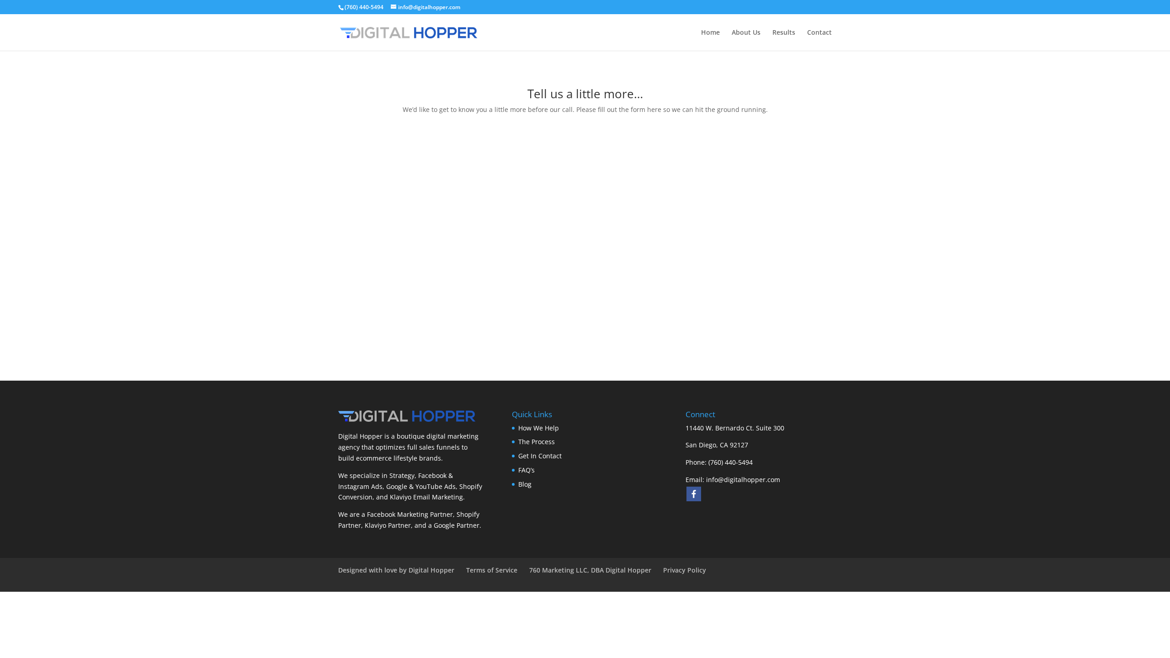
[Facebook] (693, 494)
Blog (525, 484)
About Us (746, 33)
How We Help (538, 428)
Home (710, 33)
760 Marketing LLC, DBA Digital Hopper (590, 570)
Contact (819, 33)
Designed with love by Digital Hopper (396, 570)
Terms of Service (491, 570)
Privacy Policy (684, 570)
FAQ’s (526, 470)
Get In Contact (540, 455)
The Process (536, 441)
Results (783, 33)
